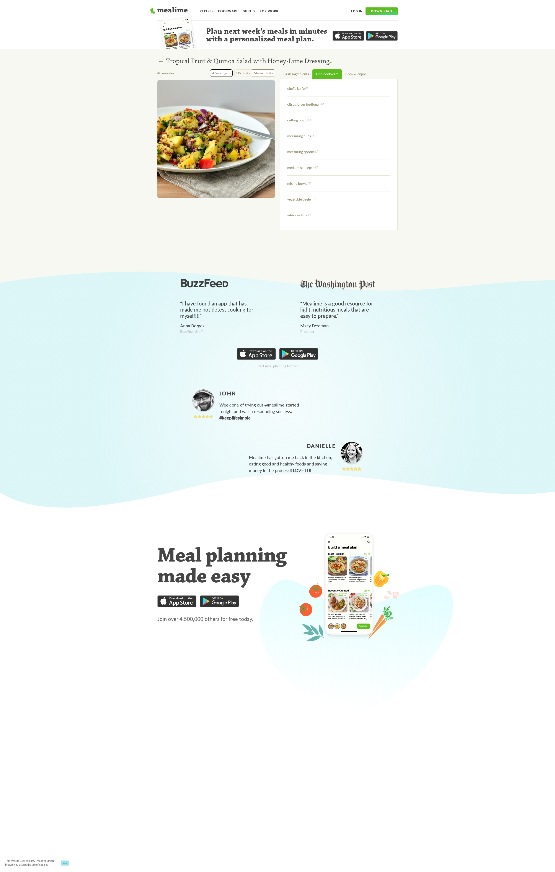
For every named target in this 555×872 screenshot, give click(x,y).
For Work (269, 11)
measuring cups (299, 135)
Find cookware (327, 73)
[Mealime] (169, 11)
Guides (249, 11)
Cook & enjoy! (356, 73)
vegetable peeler (299, 199)
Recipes (207, 11)
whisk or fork (297, 214)
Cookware (228, 11)
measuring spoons (301, 151)
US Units (243, 72)
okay (65, 862)
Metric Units (263, 72)
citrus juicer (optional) (303, 104)
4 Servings (220, 72)
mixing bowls (297, 183)
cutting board (297, 120)
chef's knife (296, 88)
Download (381, 11)
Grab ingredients (296, 73)
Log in (357, 11)
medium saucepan (301, 167)
